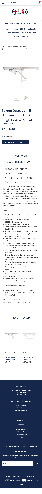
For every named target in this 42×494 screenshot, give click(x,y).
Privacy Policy (21, 432)
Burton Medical (7, 123)
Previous (4, 74)
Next (38, 74)
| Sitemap (33, 476)
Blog (21, 437)
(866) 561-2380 (11, 3)
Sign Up (23, 405)
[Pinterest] (17, 148)
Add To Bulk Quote (15, 142)
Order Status (21, 408)
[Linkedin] (14, 148)
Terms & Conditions (21, 434)
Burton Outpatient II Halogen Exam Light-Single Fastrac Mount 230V (10, 360)
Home (3, 46)
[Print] (8, 148)
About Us (21, 424)
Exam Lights (24, 46)
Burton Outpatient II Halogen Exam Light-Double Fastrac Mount (28, 359)
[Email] (5, 148)
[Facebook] (3, 148)
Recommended (21, 317)
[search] (31, 3)
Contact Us (21, 427)
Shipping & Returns (21, 410)
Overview (21, 155)
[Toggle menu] (3, 4)
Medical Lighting (13, 46)
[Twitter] (11, 148)
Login (17, 405)
